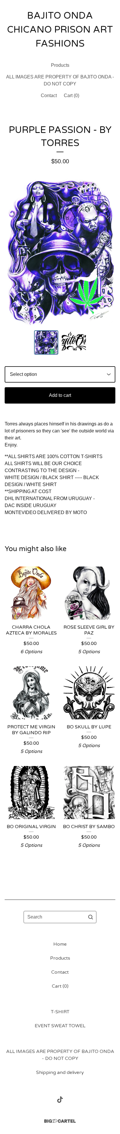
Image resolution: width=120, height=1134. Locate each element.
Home (60, 944)
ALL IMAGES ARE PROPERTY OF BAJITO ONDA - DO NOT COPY (60, 80)
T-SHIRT (60, 1012)
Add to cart (60, 395)
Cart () (71, 95)
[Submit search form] (90, 917)
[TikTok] (60, 1099)
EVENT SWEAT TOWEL (60, 1026)
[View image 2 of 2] (74, 342)
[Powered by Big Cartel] (60, 1121)
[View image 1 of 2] (46, 342)
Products (60, 65)
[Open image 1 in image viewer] (60, 252)
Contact (49, 95)
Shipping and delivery (60, 1072)
